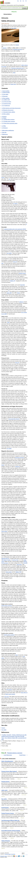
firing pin (15, 261)
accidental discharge (17, 49)
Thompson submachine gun (17, 68)
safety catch (4, 790)
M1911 (3, 177)
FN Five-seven (4, 563)
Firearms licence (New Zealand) (9, 771)
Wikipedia (14, 11)
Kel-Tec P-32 (15, 559)
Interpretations (8, 14)
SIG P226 (22, 284)
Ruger (18, 292)
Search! (25, 8)
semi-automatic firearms (14, 418)
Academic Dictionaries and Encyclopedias (12, 5)
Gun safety (13, 28)
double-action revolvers (9, 634)
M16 (14, 72)
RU (18, 1)
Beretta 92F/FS (5, 558)
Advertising (13, 854)
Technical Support (8, 854)
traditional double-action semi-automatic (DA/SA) (15, 229)
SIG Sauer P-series (6, 559)
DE (20, 1)
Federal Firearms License (7, 813)
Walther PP (12, 280)
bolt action (6, 696)
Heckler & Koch (22, 273)
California (21, 301)
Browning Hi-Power (19, 457)
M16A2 (17, 44)
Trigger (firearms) (5, 840)
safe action (19, 564)
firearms (4, 47)
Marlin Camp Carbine (10, 694)
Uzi (9, 179)
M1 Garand (9, 689)
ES (23, 1)
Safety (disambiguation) (7, 761)
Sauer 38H (9, 292)
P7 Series (15, 203)
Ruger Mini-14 (24, 692)
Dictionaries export (3, 856)
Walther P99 (18, 572)
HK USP (25, 563)
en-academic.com (5, 2)
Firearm (3, 727)
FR (26, 1)
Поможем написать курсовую (14, 752)
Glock (16, 655)
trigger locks (13, 84)
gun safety (9, 253)
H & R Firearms (5, 807)
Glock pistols (4, 531)
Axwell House (22, 755)
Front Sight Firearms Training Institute (10, 830)
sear (2, 263)
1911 (8, 322)
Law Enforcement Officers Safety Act (10, 820)
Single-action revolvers (6, 605)
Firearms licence (5, 781)
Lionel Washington (8, 755)
